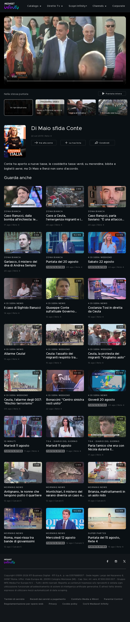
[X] (124, 561)
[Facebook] (107, 561)
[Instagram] (115, 561)
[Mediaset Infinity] (11, 6)
